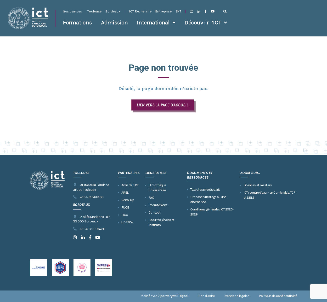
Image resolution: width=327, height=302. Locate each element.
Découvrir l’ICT (203, 22)
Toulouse (94, 11)
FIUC (124, 215)
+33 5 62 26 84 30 (92, 229)
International (153, 22)
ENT (178, 11)
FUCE (125, 207)
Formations (77, 22)
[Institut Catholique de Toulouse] (28, 18)
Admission (114, 22)
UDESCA (127, 222)
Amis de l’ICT (130, 185)
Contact (154, 212)
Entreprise (163, 11)
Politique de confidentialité (278, 296)
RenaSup (127, 200)
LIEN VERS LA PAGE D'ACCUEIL (162, 105)
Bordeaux (113, 11)
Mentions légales (236, 296)
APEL (124, 193)
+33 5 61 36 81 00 (92, 197)
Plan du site (205, 296)
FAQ (151, 198)
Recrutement (158, 205)
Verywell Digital (177, 296)
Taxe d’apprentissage (205, 189)
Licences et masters (257, 185)
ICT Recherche (140, 11)
